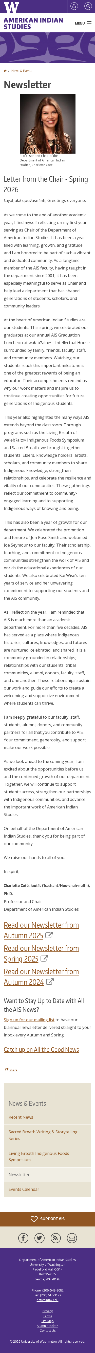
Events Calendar (24, 1189)
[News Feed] (57, 1238)
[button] (47, 123)
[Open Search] (88, 6)
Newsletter (19, 1174)
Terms (47, 1316)
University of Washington (39, 1341)
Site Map (48, 1321)
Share (13, 1070)
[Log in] (74, 6)
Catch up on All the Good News (41, 1049)
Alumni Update (47, 1326)
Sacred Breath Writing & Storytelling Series (43, 1135)
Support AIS (52, 1219)
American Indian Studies (34, 23)
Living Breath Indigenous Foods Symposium (39, 1157)
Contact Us (47, 1330)
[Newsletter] (72, 1238)
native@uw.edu (48, 1300)
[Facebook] (24, 1238)
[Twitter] (40, 1238)
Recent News (21, 1117)
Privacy (48, 1311)
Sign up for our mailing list (29, 1020)
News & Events (21, 71)
